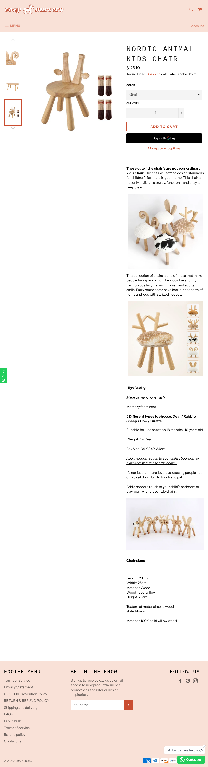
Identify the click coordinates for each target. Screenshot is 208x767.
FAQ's (8, 714)
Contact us (12, 741)
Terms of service (17, 728)
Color (130, 85)
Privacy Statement (18, 687)
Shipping (154, 74)
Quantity (132, 103)
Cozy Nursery (22, 760)
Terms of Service (17, 680)
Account (197, 26)
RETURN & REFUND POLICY (26, 701)
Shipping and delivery (21, 708)
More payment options (164, 148)
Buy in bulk (12, 721)
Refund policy (14, 735)
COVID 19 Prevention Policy (25, 694)
